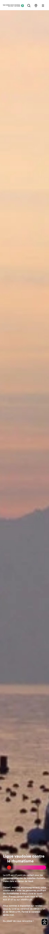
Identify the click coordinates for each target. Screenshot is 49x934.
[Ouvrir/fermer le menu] (43, 6)
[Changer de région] (36, 6)
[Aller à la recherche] (29, 6)
